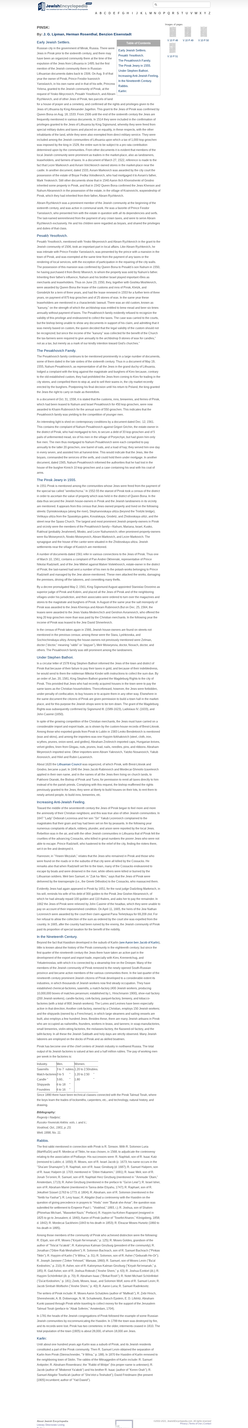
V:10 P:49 (188, 40)
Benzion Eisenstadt (115, 34)
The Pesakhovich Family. (134, 60)
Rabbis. (123, 86)
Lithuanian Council (69, 764)
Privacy (183, 1423)
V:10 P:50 (203, 40)
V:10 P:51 (172, 56)
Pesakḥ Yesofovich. (131, 55)
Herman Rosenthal (81, 34)
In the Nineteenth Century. (135, 80)
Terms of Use (195, 1423)
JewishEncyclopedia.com (65, 6)
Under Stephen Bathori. (133, 70)
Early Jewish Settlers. (132, 50)
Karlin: (122, 91)
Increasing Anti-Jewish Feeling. (138, 75)
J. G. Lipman (53, 34)
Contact (207, 1423)
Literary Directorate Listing (50, 1424)
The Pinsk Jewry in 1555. (134, 65)
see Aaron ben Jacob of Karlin (139, 942)
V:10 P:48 (172, 40)
